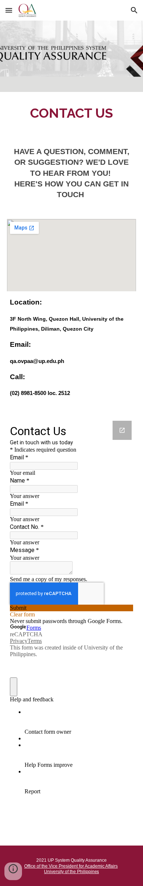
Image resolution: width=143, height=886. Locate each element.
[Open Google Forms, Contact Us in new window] (122, 430)
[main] (71, 112)
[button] (9, 10)
